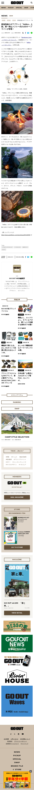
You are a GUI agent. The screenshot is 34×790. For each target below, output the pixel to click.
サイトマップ (24, 743)
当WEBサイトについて (12, 743)
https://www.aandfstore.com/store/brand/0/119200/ (15, 235)
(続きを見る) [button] (21, 290)
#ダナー (8, 462)
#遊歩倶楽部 (22, 457)
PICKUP (11, 7)
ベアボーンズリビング (7, 247)
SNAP (26, 7)
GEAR (11, 16)
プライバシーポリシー (20, 741)
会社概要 (6, 739)
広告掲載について (25, 739)
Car (23, 5)
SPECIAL (19, 7)
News (3, 7)
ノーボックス (17, 247)
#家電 (7, 457)
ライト (3, 249)
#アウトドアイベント (20, 459)
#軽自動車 (9, 459)
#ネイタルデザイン (11, 464)
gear (14, 20)
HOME (3, 20)
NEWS (9, 20)
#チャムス (14, 457)
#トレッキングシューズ (19, 462)
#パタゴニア (22, 464)
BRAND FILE (17, 766)
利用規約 (9, 741)
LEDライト (25, 247)
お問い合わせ (14, 739)
